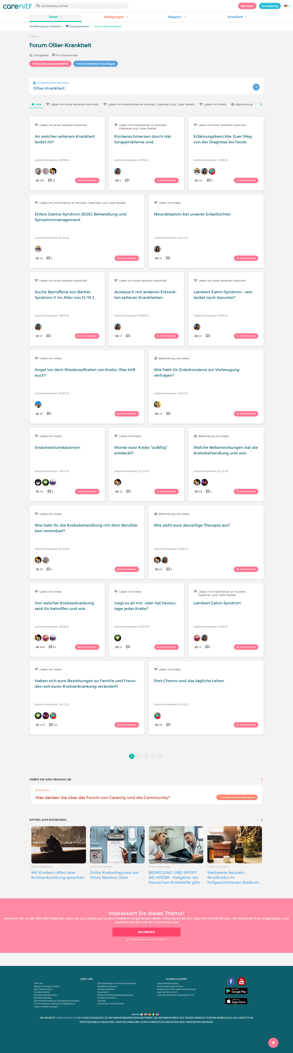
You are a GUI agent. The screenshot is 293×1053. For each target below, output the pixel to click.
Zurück (35, 36)
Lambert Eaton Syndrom (217, 603)
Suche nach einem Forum (170, 986)
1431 (42, 725)
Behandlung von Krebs (251, 104)
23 (53, 180)
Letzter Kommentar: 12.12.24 (131, 471)
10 (160, 258)
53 (41, 413)
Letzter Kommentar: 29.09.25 (52, 315)
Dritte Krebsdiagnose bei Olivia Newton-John (114, 875)
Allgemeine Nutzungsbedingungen (115, 995)
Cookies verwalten (106, 998)
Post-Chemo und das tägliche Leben (189, 680)
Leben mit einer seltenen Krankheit (75, 104)
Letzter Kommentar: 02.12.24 (211, 471)
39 (200, 491)
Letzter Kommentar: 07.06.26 (211, 159)
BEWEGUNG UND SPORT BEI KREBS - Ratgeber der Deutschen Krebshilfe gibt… (175, 877)
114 (42, 491)
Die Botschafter (42, 992)
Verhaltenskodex (105, 989)
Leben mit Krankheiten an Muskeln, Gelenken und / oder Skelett (151, 104)
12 (200, 647)
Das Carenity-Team (43, 989)
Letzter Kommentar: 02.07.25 (52, 393)
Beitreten (247, 6)
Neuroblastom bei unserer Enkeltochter (192, 214)
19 (41, 258)
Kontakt (101, 1000)
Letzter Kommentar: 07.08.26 (131, 159)
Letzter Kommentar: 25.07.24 (131, 626)
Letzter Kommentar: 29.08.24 (171, 548)
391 (42, 180)
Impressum (103, 992)
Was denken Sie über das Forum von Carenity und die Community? (102, 797)
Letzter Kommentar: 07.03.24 (211, 626)
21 (41, 336)
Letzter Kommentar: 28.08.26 (52, 159)
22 (200, 336)
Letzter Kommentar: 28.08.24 (52, 626)
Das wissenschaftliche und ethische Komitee (56, 1000)
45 (160, 413)
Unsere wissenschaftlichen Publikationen (55, 1003)
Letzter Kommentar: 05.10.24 (52, 548)
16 (41, 569)
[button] (55, 18)
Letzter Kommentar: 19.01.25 (52, 471)
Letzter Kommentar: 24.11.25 (171, 237)
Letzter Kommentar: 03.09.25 (131, 315)
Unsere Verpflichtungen (46, 1006)
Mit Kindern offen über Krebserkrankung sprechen (57, 875)
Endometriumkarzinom (57, 447)
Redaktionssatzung (107, 986)
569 (42, 647)
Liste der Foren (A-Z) (167, 992)
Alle (38, 104)
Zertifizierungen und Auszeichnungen (116, 983)
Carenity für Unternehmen (110, 1003)
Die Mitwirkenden (43, 998)
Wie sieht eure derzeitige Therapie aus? (192, 525)
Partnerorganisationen (45, 995)
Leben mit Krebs (215, 104)
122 (55, 725)
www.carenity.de (66, 1018)
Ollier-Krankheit (49, 88)
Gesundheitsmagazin (168, 983)
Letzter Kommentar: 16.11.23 (52, 704)
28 (160, 725)
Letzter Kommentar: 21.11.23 (171, 704)
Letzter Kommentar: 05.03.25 (171, 393)
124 (201, 180)
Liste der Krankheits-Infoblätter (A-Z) (175, 995)
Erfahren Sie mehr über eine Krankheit (176, 989)
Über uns (38, 983)
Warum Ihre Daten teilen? (47, 986)
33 (54, 647)
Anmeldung (270, 6)
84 (160, 569)
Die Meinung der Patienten (45, 26)
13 (120, 336)
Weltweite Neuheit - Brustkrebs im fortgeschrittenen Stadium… (234, 877)
